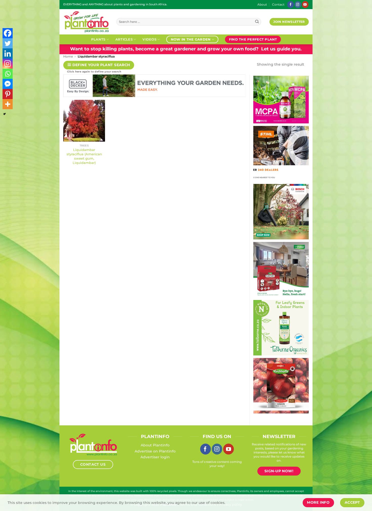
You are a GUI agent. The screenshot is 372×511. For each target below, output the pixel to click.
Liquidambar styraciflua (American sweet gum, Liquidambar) (84, 156)
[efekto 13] (281, 269)
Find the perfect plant (253, 39)
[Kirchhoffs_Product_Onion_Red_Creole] (281, 385)
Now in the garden (191, 39)
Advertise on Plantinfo (155, 451)
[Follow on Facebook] (290, 4)
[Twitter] (8, 43)
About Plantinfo (155, 445)
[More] (8, 104)
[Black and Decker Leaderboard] (154, 87)
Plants (98, 39)
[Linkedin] (8, 53)
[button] (98, 65)
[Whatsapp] (8, 74)
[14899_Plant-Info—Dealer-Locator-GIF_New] (281, 153)
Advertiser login (155, 457)
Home (68, 56)
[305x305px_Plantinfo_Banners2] (281, 211)
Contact (278, 4)
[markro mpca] (281, 99)
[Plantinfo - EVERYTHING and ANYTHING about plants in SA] (86, 21)
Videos (149, 39)
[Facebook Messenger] (8, 84)
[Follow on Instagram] (298, 4)
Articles (124, 39)
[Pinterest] (8, 94)
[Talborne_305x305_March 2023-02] (281, 327)
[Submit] (257, 22)
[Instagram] (8, 64)
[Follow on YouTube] (305, 4)
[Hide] (5, 114)
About (262, 4)
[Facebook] (8, 33)
